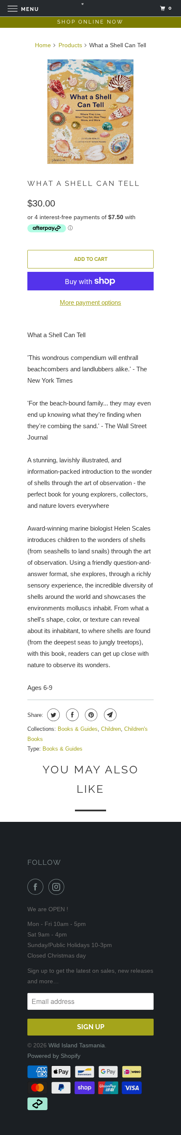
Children (111, 729)
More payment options (90, 302)
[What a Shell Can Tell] (90, 111)
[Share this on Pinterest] (90, 714)
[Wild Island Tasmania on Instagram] (58, 887)
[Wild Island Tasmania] (90, 8)
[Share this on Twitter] (52, 714)
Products (70, 45)
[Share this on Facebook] (71, 714)
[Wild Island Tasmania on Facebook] (37, 887)
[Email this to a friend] (109, 714)
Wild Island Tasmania (76, 1045)
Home (43, 45)
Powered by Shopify (53, 1055)
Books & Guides (78, 729)
